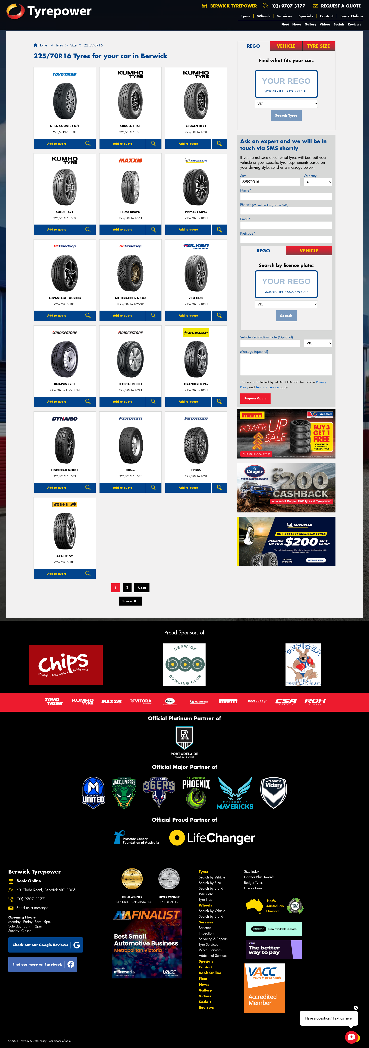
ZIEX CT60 (196, 298)
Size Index (251, 871)
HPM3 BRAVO (130, 212)
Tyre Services (208, 944)
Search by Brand (211, 888)
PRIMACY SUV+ (196, 212)
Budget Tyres (253, 882)
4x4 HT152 (65, 556)
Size (243, 176)
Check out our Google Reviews (40, 944)
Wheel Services (210, 950)
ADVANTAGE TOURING (64, 298)
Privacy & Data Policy (33, 1041)
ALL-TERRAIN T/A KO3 (130, 298)
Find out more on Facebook (37, 964)
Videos (325, 24)
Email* (245, 219)
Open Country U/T (64, 126)
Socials (339, 24)
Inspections (207, 933)
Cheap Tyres (253, 888)
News (296, 24)
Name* (245, 190)
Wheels (263, 16)
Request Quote (255, 398)
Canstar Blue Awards (259, 877)
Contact (327, 16)
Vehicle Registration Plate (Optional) (266, 337)
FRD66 (130, 470)
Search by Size (210, 883)
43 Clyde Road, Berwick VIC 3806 (46, 890)
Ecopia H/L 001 (130, 384)
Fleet (285, 24)
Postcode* (247, 233)
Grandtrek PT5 (196, 384)
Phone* (264, 204)
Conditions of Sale (60, 1041)
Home (42, 45)
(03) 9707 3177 (288, 6)
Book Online (351, 16)
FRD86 (196, 470)
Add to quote (56, 144)
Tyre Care (206, 894)
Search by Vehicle (212, 877)
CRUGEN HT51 (130, 126)
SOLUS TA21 (64, 212)
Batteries (205, 928)
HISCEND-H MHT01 (64, 470)
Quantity (310, 176)
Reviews (354, 24)
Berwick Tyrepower (233, 6)
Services (284, 16)
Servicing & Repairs (213, 939)
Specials (306, 16)
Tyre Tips (205, 899)
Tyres (245, 16)
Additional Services (213, 955)
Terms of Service (267, 387)
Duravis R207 (64, 384)
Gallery (310, 24)
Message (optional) (254, 351)
